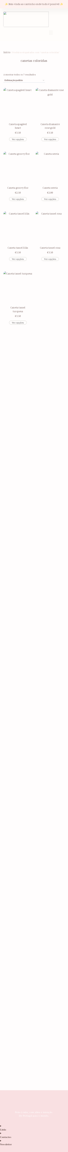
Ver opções (18, 139)
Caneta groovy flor (17, 187)
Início (6, 52)
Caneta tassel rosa (50, 247)
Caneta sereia (50, 187)
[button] (19, 32)
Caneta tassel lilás (18, 247)
